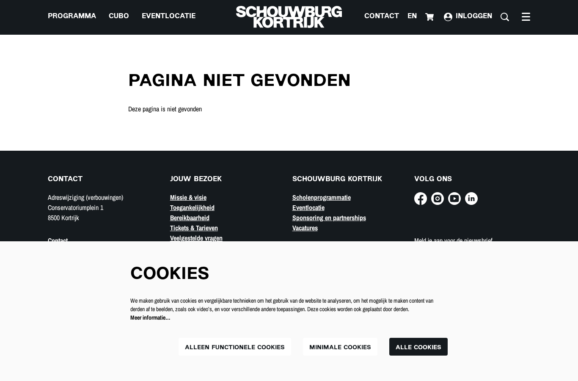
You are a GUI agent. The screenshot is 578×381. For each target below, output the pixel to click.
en (412, 17)
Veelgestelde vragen (196, 238)
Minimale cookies (340, 348)
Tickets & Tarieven (194, 227)
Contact (381, 17)
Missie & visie (188, 197)
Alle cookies (418, 348)
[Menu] (526, 17)
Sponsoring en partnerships (329, 217)
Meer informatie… (150, 317)
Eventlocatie (308, 207)
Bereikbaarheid (189, 217)
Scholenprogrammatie (321, 197)
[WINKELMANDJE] (430, 17)
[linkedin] (471, 198)
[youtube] (454, 198)
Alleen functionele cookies (235, 348)
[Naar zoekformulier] (505, 17)
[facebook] (420, 198)
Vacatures (305, 227)
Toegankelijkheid (192, 207)
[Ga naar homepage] (288, 17)
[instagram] (437, 198)
